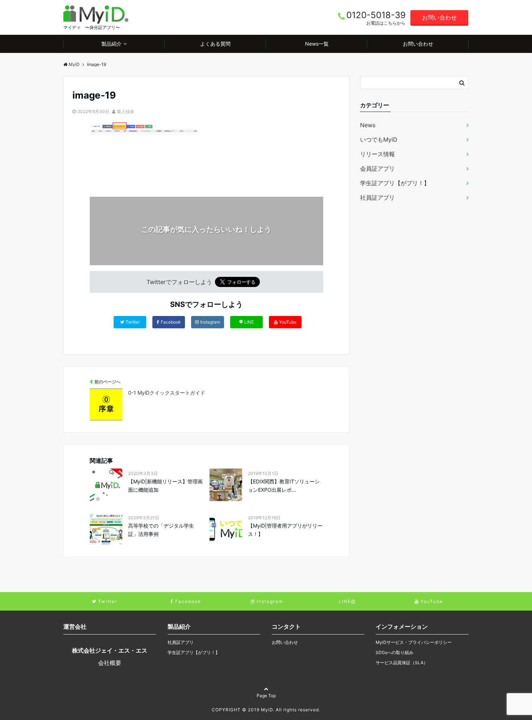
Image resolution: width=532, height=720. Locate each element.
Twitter (133, 322)
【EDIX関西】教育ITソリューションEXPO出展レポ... (284, 485)
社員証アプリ (377, 197)
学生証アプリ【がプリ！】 (395, 183)
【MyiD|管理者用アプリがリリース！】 (285, 530)
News (367, 125)
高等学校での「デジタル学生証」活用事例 (161, 530)
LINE (249, 322)
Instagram (210, 322)
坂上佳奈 (125, 111)
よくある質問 (215, 44)
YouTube (287, 322)
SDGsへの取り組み (394, 652)
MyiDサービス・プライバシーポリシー (414, 642)
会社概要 (109, 662)
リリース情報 (377, 154)
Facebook (171, 322)
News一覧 (317, 44)
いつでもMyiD (378, 139)
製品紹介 (111, 44)
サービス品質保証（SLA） (402, 662)
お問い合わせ (439, 17)
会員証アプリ (377, 168)
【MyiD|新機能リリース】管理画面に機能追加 (165, 485)
